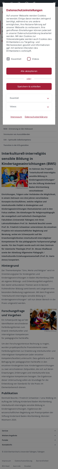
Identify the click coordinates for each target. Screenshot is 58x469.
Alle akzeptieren (29, 71)
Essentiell (16, 59)
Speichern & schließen (29, 86)
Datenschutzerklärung (36, 117)
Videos (35, 59)
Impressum (16, 117)
